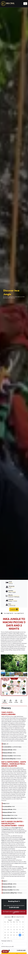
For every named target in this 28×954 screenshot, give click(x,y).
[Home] (2, 613)
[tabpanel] (14, 800)
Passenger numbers (6, 940)
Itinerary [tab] (5, 702)
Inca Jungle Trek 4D (19, 613)
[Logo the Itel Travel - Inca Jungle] (7, 4)
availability (16, 911)
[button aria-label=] (2, 663)
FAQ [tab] (21, 702)
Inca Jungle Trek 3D (8, 613)
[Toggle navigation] (25, 3)
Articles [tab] (16, 702)
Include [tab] (10, 702)
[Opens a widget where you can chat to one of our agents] (5, 951)
